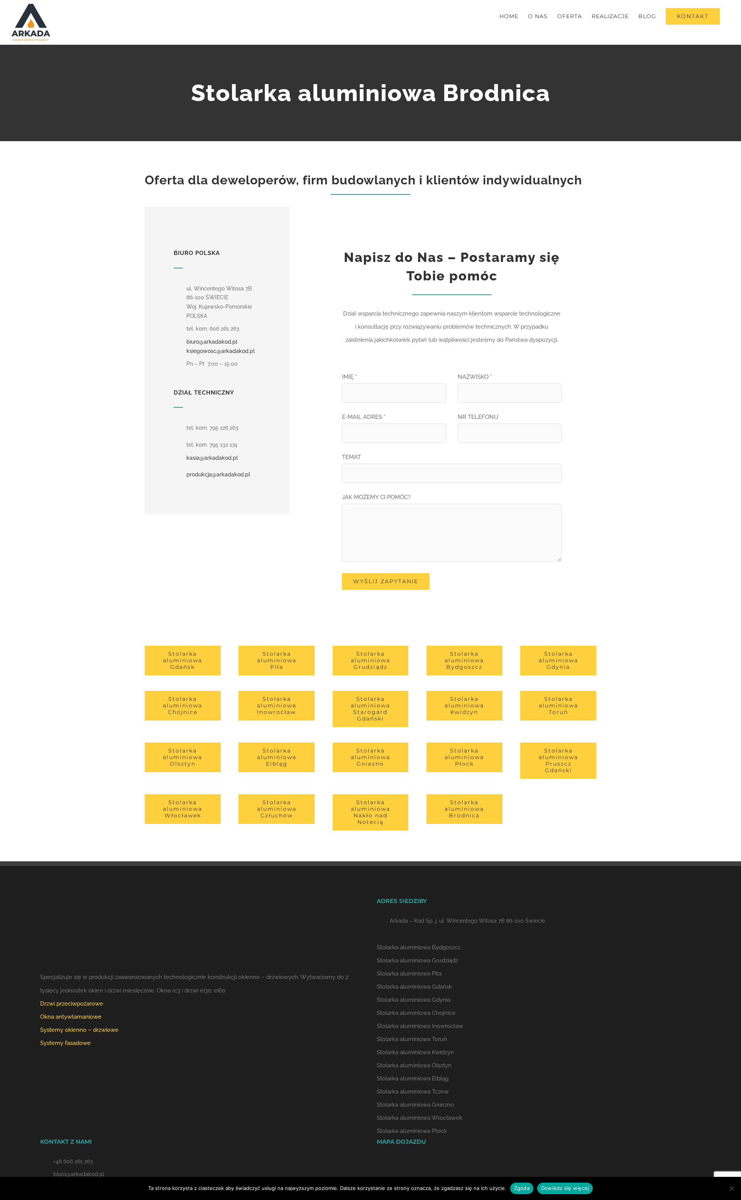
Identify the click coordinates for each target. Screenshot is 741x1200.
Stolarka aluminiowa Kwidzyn (415, 1052)
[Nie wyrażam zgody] (731, 1188)
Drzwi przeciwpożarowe (71, 1003)
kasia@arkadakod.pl (212, 458)
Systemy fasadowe (65, 1043)
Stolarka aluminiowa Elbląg (412, 1078)
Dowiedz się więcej (565, 1188)
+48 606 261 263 (73, 1161)
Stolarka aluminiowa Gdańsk (414, 986)
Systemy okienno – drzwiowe (79, 1029)
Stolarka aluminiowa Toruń (412, 1039)
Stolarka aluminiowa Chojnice (416, 1012)
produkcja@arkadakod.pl (218, 474)
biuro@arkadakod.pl (211, 342)
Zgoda (522, 1188)
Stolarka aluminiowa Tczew (412, 1091)
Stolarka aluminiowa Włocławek (419, 1117)
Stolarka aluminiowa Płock (412, 1130)
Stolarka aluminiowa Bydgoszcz (418, 947)
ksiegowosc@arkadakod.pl (220, 351)
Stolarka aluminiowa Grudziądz (417, 960)
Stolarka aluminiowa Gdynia (413, 999)
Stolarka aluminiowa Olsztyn (414, 1065)
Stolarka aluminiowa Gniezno (415, 1104)
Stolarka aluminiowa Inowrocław (420, 1026)
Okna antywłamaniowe (71, 1016)
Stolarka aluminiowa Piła (409, 973)
